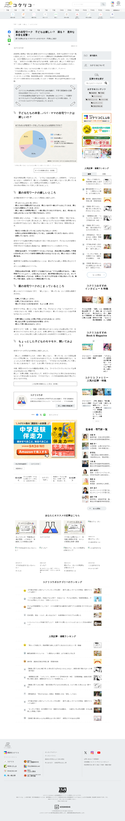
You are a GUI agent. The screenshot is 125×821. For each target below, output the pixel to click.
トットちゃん (98, 96)
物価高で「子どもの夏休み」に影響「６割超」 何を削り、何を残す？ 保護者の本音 (60, 479)
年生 (62, 10)
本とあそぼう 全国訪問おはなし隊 (56, 762)
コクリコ (97, 421)
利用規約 (96, 759)
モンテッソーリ (97, 103)
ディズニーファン (50, 756)
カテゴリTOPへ (45, 478)
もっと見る (97, 275)
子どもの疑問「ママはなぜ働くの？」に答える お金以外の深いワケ (30, 479)
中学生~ (108, 10)
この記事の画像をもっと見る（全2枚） (45, 384)
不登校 (102, 93)
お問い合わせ (88, 759)
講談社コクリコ (86, 405)
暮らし (25, 24)
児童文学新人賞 (97, 106)
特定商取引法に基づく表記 (91, 765)
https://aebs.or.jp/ (62, 801)
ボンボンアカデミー (51, 752)
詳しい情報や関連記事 (65, 406)
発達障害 (93, 93)
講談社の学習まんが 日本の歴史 (54, 759)
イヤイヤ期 (104, 99)
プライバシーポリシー (102, 762)
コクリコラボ (33, 24)
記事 (20, 24)
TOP (15, 24)
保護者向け (116, 10)
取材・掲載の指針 (106, 765)
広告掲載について (89, 762)
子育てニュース (92, 99)
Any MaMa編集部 (21, 464)
